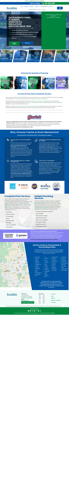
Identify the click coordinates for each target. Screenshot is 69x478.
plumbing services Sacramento (41, 207)
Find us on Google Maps (26, 297)
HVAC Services (4, 58)
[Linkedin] (34, 310)
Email (45, 23)
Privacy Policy (43, 312)
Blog (52, 295)
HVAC (22, 6)
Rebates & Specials (32, 9)
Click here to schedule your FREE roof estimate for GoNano (44, 238)
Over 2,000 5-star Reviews (46, 160)
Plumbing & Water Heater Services (19, 59)
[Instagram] (32, 310)
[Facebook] (30, 310)
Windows (31, 6)
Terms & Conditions (50, 312)
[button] (8, 186)
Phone (55, 23)
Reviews (53, 297)
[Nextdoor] (38, 310)
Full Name (46, 19)
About (39, 9)
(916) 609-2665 (25, 299)
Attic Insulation (46, 59)
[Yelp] (40, 310)
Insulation (37, 6)
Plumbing (26, 6)
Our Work (53, 293)
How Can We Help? (48, 33)
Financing (53, 301)
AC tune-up (55, 169)
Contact (43, 9)
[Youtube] (28, 310)
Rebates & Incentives (56, 299)
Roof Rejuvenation (44, 6)
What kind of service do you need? (48, 28)
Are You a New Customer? (56, 28)
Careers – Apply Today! (27, 301)
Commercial (50, 6)
